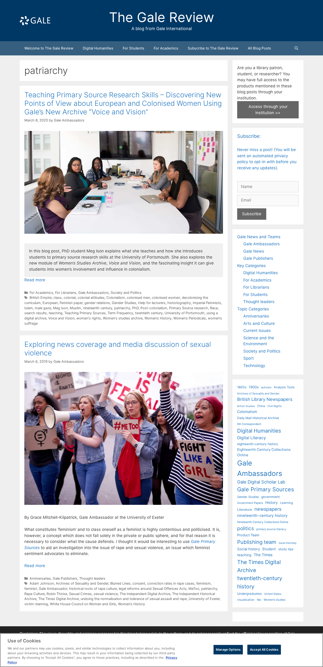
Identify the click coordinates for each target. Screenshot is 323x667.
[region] (161, 650)
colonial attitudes (91, 297)
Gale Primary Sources (265, 489)
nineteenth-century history (262, 515)
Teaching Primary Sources (85, 313)
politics (245, 528)
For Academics (166, 48)
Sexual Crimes (80, 594)
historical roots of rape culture (93, 588)
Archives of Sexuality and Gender (82, 583)
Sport (248, 358)
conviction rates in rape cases (170, 583)
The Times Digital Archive (58, 599)
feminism (203, 583)
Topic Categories (253, 309)
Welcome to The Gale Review (48, 48)
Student (269, 549)
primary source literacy (271, 529)
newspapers (267, 509)
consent (138, 583)
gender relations (97, 303)
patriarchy (122, 308)
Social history (248, 549)
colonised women (166, 297)
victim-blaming (36, 604)
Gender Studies (124, 303)
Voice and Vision (61, 318)
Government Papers (250, 503)
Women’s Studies (274, 599)
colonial (70, 297)
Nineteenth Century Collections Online (262, 522)
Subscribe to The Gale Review (213, 48)
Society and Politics (126, 293)
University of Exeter (204, 599)
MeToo (193, 588)
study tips (285, 549)
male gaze (43, 308)
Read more (34, 280)
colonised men (138, 297)
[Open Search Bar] (296, 48)
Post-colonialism (153, 308)
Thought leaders (92, 578)
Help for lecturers (152, 303)
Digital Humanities (98, 48)
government (270, 497)
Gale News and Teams (258, 236)
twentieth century (149, 313)
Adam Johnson (42, 583)
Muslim (75, 308)
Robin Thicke (57, 594)
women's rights (88, 318)
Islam (28, 308)
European (50, 303)
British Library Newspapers (264, 399)
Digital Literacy (251, 437)
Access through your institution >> (268, 109)
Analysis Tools (284, 387)
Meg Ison (60, 308)
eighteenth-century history (257, 444)
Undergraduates (249, 593)
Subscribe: (249, 136)
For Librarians (65, 293)
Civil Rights (274, 406)
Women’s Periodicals (189, 318)
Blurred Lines (120, 583)
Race (214, 308)
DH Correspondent (249, 424)
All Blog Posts (259, 48)
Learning (286, 503)
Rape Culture (34, 594)
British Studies (246, 406)
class (57, 297)
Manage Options (228, 649)
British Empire (41, 297)
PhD (135, 308)
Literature (244, 509)
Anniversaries (40, 578)
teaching (55, 313)
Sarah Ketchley (288, 543)
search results (35, 313)
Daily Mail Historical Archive (258, 418)
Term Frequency (120, 313)
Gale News (253, 251)
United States (272, 593)
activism (266, 387)
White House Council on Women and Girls (83, 604)
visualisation (245, 599)
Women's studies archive (123, 318)
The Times (263, 554)
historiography (179, 303)
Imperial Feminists (207, 303)
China (261, 406)
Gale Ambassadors (93, 293)
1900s (254, 387)
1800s (241, 387)
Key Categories (251, 265)
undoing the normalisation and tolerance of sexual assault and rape (134, 599)
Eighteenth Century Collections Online (264, 452)
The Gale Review (161, 17)
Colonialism (115, 297)
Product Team (248, 535)
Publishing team (256, 542)
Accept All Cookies (264, 649)
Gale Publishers (65, 578)
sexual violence (106, 594)
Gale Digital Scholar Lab (261, 481)
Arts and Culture (259, 323)
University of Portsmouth (185, 313)
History (271, 502)
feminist (30, 588)
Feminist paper (71, 303)
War (259, 599)
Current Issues (257, 330)
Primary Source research (188, 308)
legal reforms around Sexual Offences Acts (153, 588)
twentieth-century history (259, 582)
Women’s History (157, 318)
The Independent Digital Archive (145, 594)
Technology (254, 365)
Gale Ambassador (53, 588)
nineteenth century (97, 308)
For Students (133, 48)
